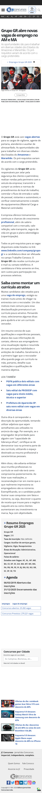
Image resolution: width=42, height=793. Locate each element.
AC (8, 16)
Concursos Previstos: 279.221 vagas (17, 613)
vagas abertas (32, 136)
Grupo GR (8, 532)
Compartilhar (20, 95)
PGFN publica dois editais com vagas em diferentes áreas (22, 383)
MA (22, 564)
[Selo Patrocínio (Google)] (31, 9)
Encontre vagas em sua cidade (14, 655)
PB (8, 567)
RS (27, 567)
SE (11, 571)
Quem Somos (14, 763)
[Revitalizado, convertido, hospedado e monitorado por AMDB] (39, 789)
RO (31, 567)
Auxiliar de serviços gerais (23, 542)
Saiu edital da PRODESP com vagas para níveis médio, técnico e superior (21, 394)
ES (38, 16)
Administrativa (28, 549)
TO (14, 571)
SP (8, 571)
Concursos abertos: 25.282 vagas (16, 608)
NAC (3, 16)
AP (16, 16)
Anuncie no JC (14, 769)
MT (26, 564)
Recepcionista (25, 546)
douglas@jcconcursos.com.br (28, 99)
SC (5, 571)
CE (29, 16)
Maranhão (6, 158)
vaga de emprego (16, 295)
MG (33, 564)
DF (34, 16)
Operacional (9, 553)
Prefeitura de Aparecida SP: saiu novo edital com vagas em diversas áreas (23, 406)
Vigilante (8, 546)
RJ (21, 567)
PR (12, 567)
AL (12, 16)
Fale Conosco (28, 763)
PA (5, 567)
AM (20, 16)
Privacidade (29, 769)
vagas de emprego (19, 604)
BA (25, 16)
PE (15, 567)
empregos (6, 604)
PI (18, 567)
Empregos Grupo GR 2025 (19, 62)
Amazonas (23, 154)
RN (24, 567)
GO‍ (18, 564)
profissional (7, 222)
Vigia (15, 546)
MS (30, 564)
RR (34, 567)
